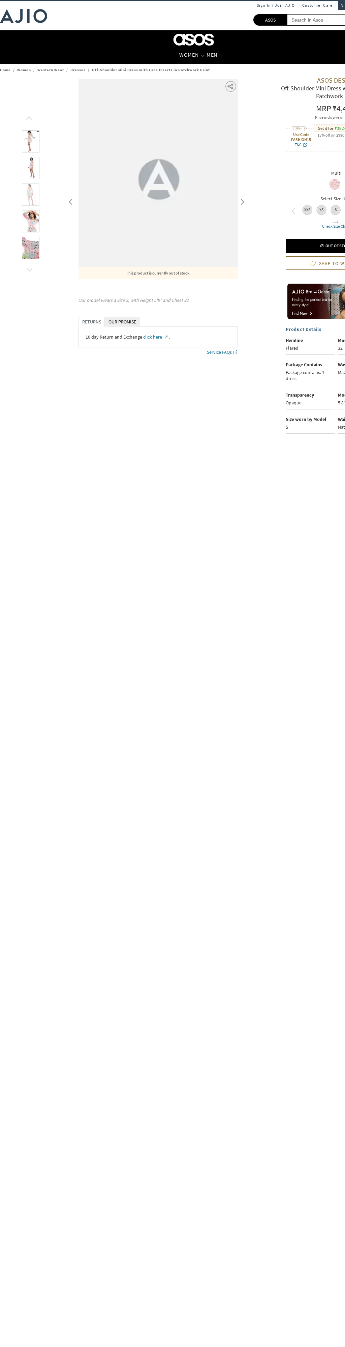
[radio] (334, 189)
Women (24, 69)
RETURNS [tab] (91, 322)
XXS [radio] (307, 209)
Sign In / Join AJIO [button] (276, 5)
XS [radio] (321, 209)
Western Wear (50, 69)
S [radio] (336, 209)
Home (5, 69)
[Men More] (221, 55)
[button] (28, 116)
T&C (298, 144)
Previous (70, 200)
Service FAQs (219, 352)
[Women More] (203, 55)
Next (241, 200)
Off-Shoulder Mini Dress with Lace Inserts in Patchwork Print (151, 69)
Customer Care (317, 5)
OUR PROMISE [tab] (122, 322)
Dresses (78, 69)
